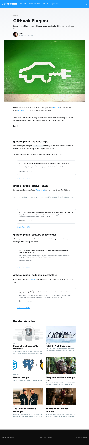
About (40, 437)
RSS (45, 437)
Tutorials (45, 4)
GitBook (21, 110)
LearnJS (56, 107)
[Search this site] (85, 3)
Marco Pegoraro (9, 4)
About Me (23, 4)
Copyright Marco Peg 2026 (8, 437)
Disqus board (40, 190)
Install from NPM (23, 178)
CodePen (33, 279)
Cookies (50, 437)
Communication (34, 4)
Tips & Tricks (55, 4)
